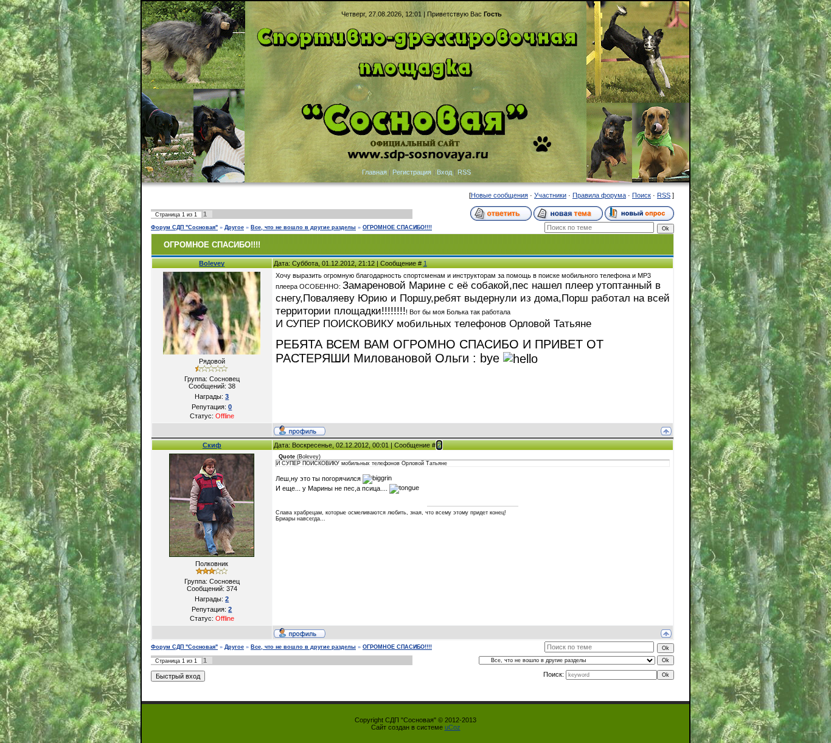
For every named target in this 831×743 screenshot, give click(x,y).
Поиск (641, 195)
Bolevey (211, 263)
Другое (234, 227)
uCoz (453, 727)
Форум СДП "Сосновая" (184, 227)
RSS (464, 172)
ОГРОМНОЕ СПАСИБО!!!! (397, 227)
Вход (444, 172)
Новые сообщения (499, 195)
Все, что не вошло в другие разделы (303, 227)
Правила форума (599, 195)
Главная (374, 172)
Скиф (212, 445)
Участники (550, 195)
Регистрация (411, 172)
